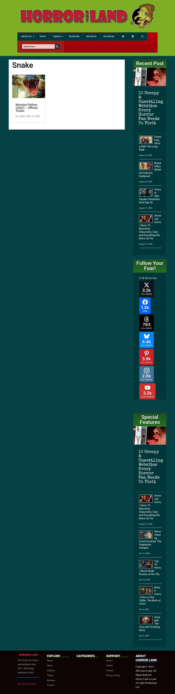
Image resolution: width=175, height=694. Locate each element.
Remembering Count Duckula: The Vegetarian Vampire (150, 539)
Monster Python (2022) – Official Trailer (27, 108)
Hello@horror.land (26, 684)
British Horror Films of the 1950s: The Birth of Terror (150, 595)
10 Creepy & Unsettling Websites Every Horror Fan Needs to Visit (149, 108)
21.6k (141, 278)
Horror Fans (151, 278)
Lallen (22, 116)
